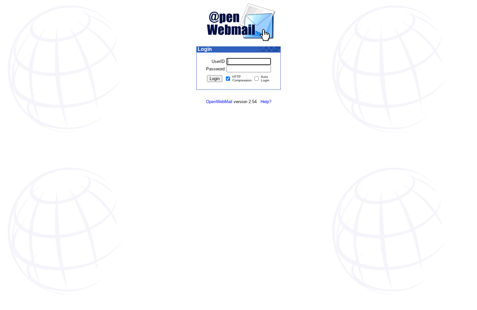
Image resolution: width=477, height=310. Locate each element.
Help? (266, 101)
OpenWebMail (219, 101)
